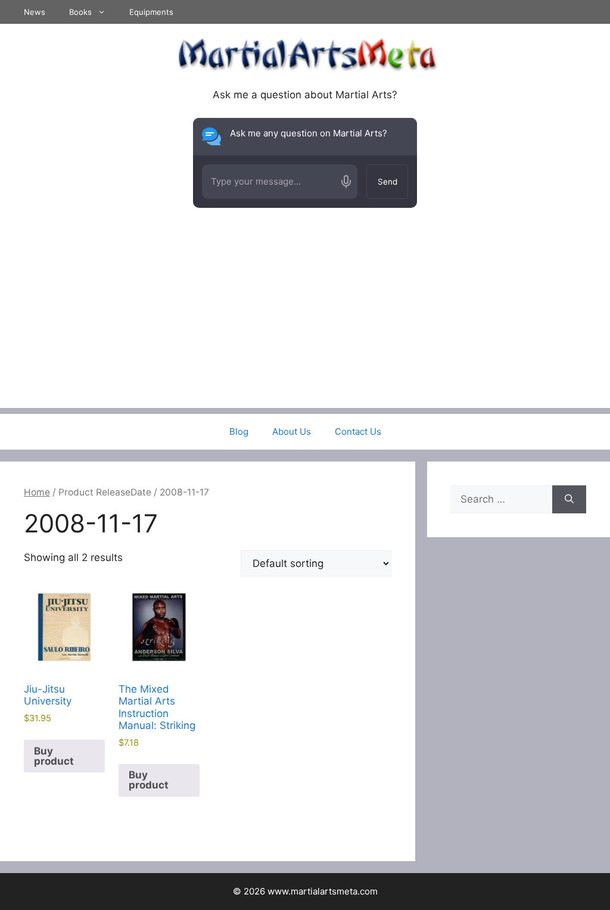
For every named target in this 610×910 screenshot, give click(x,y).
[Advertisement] (305, 324)
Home (37, 492)
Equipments (151, 12)
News (34, 12)
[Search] (569, 499)
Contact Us (358, 431)
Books (80, 12)
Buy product (54, 756)
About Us (291, 431)
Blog (238, 431)
